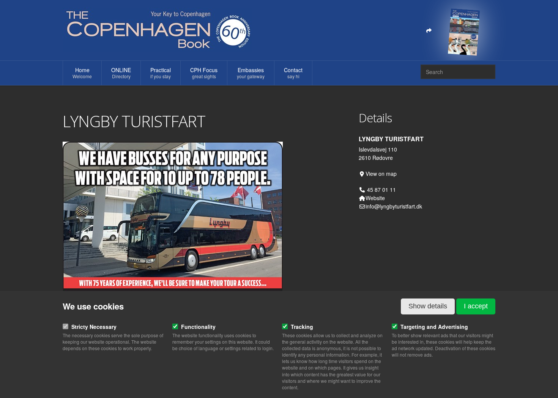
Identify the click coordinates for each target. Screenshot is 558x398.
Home (82, 72)
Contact (293, 72)
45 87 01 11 (381, 189)
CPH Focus (204, 72)
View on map (381, 173)
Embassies (251, 72)
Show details (427, 306)
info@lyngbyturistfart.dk (394, 206)
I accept (476, 306)
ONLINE (121, 72)
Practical (160, 72)
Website (375, 198)
